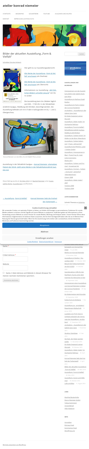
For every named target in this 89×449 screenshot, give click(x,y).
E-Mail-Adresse (9, 255)
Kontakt (6, 19)
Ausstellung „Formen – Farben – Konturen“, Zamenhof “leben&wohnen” (75, 172)
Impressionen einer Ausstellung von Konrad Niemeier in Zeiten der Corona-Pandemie (75, 286)
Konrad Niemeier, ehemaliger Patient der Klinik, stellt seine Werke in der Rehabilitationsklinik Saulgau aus (30, 167)
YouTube (46, 14)
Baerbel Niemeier (38, 181)
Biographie (20, 14)
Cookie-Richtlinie (32, 242)
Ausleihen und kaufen (63, 14)
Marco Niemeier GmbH (72, 400)
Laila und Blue (69, 383)
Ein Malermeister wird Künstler (75, 294)
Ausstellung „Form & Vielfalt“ (15, 198)
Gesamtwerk (33, 14)
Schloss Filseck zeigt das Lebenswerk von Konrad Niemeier (74, 247)
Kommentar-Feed (71, 428)
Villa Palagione (69, 408)
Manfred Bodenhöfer (72, 397)
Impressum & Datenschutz (24, 19)
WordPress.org (70, 431)
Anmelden (68, 422)
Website (6, 264)
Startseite (7, 14)
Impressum (58, 242)
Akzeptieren (44, 225)
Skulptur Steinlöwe (71, 333)
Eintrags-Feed (69, 425)
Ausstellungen (18, 184)
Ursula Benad (69, 406)
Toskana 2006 (69, 186)
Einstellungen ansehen (44, 238)
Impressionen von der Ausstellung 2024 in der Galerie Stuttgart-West (75, 94)
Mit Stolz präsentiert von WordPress (14, 445)
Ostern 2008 (69, 177)
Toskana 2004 (69, 188)
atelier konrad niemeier (20, 5)
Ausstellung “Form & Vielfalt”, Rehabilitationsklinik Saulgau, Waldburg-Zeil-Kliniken (75, 130)
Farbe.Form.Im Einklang (73, 300)
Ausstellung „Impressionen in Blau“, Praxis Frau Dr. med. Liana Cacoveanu (75, 155)
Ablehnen (44, 231)
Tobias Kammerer (71, 403)
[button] (85, 208)
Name (6, 246)
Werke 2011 (69, 161)
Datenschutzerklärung (46, 242)
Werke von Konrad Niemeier (74, 252)
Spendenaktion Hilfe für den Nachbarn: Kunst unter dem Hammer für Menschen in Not (75, 275)
